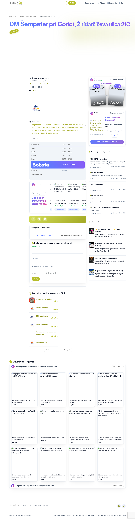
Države (103, 515)
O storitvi (75, 515)
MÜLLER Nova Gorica (44, 299)
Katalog (98, 515)
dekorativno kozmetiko (60, 125)
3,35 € (115, 135)
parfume (72, 125)
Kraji (108, 515)
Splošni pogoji (121, 515)
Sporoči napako (37, 174)
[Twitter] (124, 506)
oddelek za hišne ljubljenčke (68, 127)
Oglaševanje (83, 515)
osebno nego (80, 125)
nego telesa (36, 125)
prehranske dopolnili (39, 133)
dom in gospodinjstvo (40, 127)
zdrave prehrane (72, 130)
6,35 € (119, 131)
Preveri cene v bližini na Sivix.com (107, 141)
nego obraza (46, 125)
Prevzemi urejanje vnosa (72, 235)
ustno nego (49, 130)
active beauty (53, 133)
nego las (41, 130)
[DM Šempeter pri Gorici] (36, 108)
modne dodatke (59, 130)
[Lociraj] (79, 3)
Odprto (14, 31)
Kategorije (91, 515)
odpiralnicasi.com (25, 515)
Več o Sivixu (118, 366)
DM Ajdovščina (41, 342)
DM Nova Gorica (42, 307)
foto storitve (53, 127)
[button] (122, 3)
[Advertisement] (67, 56)
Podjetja (113, 515)
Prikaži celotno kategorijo (58, 350)
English (68, 515)
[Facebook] (119, 506)
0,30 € (111, 131)
